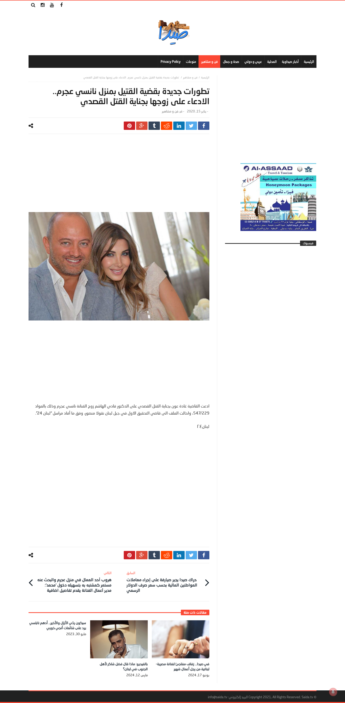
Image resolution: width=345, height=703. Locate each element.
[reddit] (166, 126)
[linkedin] (179, 126)
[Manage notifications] (333, 692)
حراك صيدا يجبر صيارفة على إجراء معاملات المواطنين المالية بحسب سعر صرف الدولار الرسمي (162, 582)
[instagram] (42, 5)
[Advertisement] (119, 176)
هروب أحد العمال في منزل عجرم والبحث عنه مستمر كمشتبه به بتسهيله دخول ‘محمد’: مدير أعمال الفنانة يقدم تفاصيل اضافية (74, 582)
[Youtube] (52, 5)
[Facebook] (61, 5)
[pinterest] (129, 126)
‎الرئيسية (205, 77)
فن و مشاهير (190, 77)
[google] (141, 126)
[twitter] (191, 126)
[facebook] (203, 126)
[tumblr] (154, 126)
